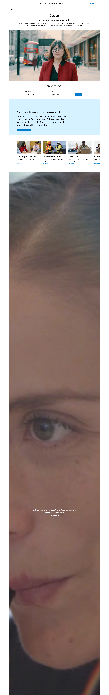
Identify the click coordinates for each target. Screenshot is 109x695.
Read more (19, 163)
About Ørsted (43, 3)
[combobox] (36, 94)
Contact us (61, 3)
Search (78, 94)
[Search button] (97, 3)
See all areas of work (24, 130)
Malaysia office (53, 3)
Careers (92, 3)
